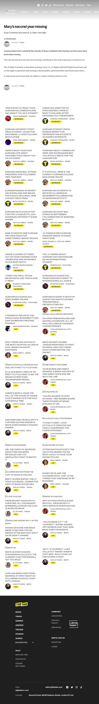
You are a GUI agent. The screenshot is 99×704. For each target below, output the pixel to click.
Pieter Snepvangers (23, 265)
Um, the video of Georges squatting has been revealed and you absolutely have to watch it (20, 454)
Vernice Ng (55, 265)
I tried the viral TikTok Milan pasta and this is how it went (21, 278)
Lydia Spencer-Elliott (60, 329)
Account (15, 42)
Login (54, 647)
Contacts (20, 659)
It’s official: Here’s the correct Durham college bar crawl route (57, 174)
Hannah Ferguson (59, 119)
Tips (89, 5)
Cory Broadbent (20, 140)
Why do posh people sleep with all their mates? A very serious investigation (58, 503)
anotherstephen (21, 326)
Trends (76, 12)
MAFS (66, 356)
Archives (56, 627)
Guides (32, 116)
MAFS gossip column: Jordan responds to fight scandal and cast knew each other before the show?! (58, 347)
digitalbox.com (22, 690)
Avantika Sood (57, 284)
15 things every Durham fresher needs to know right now (56, 235)
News (36, 12)
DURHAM (18, 119)
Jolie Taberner (20, 116)
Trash (45, 12)
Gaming (55, 12)
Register (56, 642)
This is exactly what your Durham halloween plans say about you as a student (21, 110)
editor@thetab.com (54, 687)
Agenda (65, 12)
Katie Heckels (56, 161)
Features (66, 265)
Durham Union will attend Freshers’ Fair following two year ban (20, 174)
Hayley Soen (56, 356)
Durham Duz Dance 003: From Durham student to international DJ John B (57, 278)
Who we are (58, 5)
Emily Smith (18, 353)
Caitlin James (19, 161)
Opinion (87, 12)
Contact (70, 5)
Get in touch (73, 624)
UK (15, 329)
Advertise (80, 5)
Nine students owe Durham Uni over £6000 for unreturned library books (21, 235)
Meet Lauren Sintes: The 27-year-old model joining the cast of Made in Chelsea (21, 481)
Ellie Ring (17, 463)
